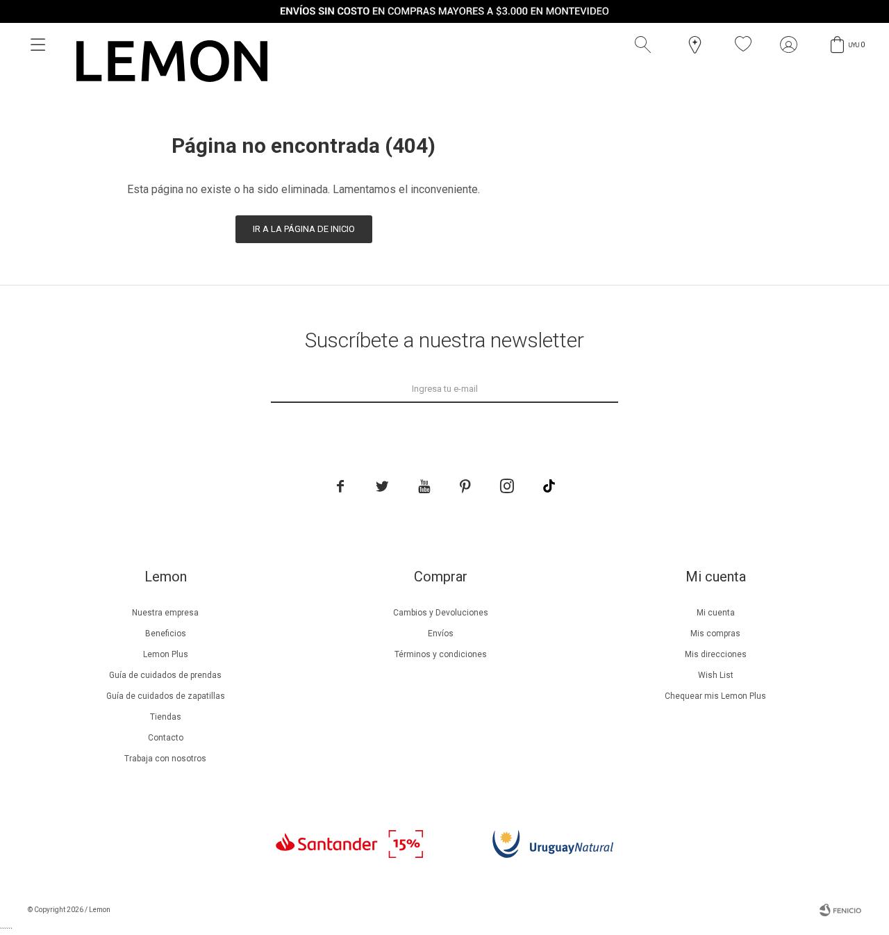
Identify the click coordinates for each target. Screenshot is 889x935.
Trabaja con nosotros (165, 758)
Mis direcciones (716, 654)
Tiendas (165, 717)
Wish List (715, 675)
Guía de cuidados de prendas (165, 675)
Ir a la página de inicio (304, 229)
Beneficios (165, 633)
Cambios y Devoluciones (440, 613)
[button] (646, 44)
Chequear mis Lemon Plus (715, 696)
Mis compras (715, 633)
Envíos (441, 633)
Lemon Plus (165, 654)
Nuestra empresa (165, 613)
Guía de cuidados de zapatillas (165, 696)
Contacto (165, 738)
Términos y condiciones (440, 654)
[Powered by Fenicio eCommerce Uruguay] (840, 910)
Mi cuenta (716, 613)
